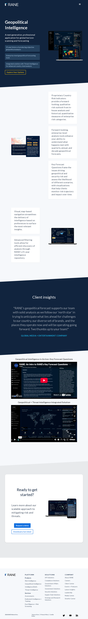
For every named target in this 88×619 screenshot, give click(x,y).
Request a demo (22, 525)
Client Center (69, 583)
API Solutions (49, 577)
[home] (11, 3)
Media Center (69, 595)
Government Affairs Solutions (51, 585)
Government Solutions (52, 589)
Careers (67, 580)
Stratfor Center (70, 598)
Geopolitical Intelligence (33, 584)
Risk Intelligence (30, 581)
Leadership (68, 592)
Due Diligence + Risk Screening (32, 605)
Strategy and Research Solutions (52, 599)
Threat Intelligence (31, 590)
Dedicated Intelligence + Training (33, 600)
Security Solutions (51, 592)
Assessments (29, 596)
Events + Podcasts (71, 586)
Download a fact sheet (22, 532)
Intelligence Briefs (31, 587)
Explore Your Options (15, 72)
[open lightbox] (65, 46)
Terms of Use (35, 614)
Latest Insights (70, 589)
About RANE (69, 577)
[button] (80, 4)
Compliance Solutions (52, 580)
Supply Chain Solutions (52, 595)
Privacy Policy (44, 614)
